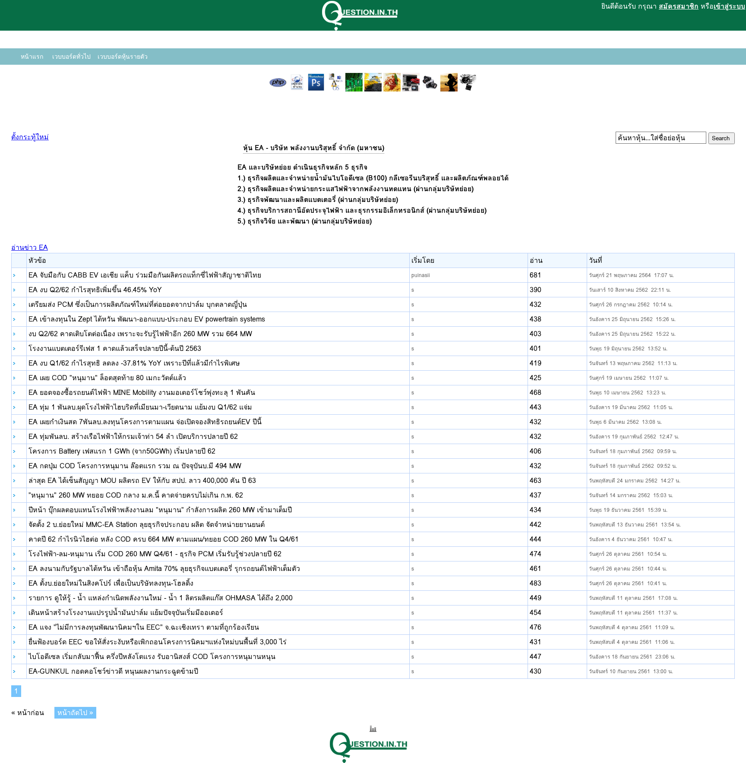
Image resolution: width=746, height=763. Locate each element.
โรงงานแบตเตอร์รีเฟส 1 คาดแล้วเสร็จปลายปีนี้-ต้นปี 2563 (114, 348)
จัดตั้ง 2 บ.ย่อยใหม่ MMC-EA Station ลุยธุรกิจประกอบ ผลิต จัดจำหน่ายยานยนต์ (146, 524)
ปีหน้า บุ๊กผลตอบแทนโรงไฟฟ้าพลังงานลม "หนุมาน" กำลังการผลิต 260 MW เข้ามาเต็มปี (160, 509)
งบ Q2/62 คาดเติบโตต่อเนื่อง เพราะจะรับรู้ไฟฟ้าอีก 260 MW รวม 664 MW (140, 333)
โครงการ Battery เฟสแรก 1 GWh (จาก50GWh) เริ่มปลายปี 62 (121, 451)
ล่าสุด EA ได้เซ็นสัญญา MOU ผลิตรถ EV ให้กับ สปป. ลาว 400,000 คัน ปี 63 (142, 480)
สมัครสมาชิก (679, 6)
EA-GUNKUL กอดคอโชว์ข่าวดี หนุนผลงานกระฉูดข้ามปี (113, 671)
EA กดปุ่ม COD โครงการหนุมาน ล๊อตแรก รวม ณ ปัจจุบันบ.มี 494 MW (134, 465)
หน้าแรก (32, 56)
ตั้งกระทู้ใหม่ (30, 137)
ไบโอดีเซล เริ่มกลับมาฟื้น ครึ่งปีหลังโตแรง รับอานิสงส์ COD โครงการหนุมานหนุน (151, 656)
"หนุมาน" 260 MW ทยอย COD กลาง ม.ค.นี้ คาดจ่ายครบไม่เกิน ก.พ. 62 (135, 495)
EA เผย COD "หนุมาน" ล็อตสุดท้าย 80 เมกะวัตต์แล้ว (107, 377)
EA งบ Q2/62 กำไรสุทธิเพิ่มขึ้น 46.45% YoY (95, 289)
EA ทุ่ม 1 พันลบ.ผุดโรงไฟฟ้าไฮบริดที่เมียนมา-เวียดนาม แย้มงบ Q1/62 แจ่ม (140, 407)
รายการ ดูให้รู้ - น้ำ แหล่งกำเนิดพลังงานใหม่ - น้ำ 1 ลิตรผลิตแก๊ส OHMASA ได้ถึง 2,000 (160, 598)
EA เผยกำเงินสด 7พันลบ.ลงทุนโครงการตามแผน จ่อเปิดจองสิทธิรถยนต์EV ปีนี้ (145, 421)
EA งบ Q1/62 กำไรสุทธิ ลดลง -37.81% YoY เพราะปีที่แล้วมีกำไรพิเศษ (134, 363)
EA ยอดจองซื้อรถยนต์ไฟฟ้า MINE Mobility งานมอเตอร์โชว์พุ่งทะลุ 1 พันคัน (141, 392)
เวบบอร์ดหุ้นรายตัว (123, 56)
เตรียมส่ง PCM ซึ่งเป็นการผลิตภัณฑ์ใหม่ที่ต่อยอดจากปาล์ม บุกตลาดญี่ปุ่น (137, 304)
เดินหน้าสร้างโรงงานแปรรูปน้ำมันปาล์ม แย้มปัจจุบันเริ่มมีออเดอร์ (125, 612)
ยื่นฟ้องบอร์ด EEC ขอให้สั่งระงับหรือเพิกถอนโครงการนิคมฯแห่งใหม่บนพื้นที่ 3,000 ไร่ (157, 642)
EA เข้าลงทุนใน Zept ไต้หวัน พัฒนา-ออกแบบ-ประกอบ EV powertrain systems (146, 319)
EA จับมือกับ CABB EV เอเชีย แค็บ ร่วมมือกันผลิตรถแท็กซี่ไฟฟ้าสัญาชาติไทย (144, 275)
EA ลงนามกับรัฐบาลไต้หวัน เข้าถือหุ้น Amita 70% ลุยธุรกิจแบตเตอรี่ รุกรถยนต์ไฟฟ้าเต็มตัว (164, 568)
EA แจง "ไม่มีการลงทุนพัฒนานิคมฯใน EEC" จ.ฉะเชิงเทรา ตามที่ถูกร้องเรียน (143, 627)
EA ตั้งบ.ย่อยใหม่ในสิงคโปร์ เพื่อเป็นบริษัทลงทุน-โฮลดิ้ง (110, 583)
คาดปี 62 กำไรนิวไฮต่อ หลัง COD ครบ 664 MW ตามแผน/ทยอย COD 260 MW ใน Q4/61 (163, 539)
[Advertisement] (373, 119)
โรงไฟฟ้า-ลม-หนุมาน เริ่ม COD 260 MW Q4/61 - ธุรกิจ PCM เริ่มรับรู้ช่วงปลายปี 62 (154, 554)
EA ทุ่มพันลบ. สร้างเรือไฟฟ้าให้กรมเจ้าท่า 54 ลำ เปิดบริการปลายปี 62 (133, 436)
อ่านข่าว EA (29, 247)
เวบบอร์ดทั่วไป (71, 56)
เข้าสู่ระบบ (729, 6)
